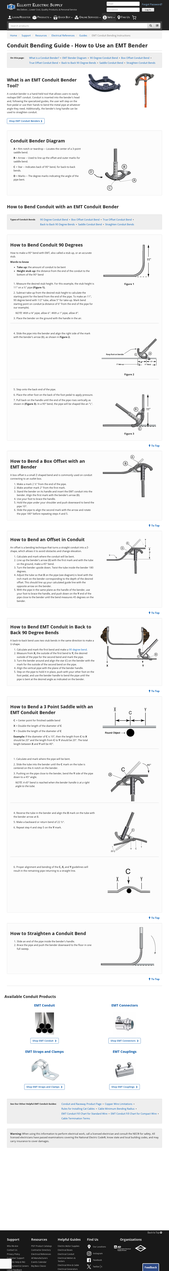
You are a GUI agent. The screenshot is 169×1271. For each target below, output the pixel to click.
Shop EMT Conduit (43, 1040)
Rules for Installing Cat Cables (78, 1108)
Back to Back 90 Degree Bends (78, 62)
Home (13, 35)
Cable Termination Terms (75, 1118)
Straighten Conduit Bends (140, 62)
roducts (43, 17)
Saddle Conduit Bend (111, 62)
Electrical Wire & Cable (68, 1265)
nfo (110, 17)
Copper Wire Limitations (118, 1103)
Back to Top (154, 1233)
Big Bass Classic (38, 1266)
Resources (41, 35)
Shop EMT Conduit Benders (24, 121)
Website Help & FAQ (16, 1262)
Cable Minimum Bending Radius (116, 1108)
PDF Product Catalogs (41, 1246)
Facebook (97, 1260)
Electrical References (63, 35)
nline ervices (89, 17)
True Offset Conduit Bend (43, 62)
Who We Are (12, 1246)
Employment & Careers (18, 1266)
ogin (21, 17)
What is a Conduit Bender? (44, 57)
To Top (155, 445)
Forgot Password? (152, 4)
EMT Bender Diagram (74, 57)
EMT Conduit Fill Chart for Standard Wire (84, 1113)
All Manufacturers (39, 1258)
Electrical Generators (68, 1269)
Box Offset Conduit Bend (135, 57)
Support (26, 35)
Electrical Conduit (66, 1254)
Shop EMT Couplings (123, 1086)
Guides (83, 35)
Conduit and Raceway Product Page (81, 1103)
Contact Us (12, 1250)
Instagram (98, 1254)
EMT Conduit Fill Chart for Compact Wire (134, 1113)
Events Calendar (39, 1262)
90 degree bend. (78, 649)
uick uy (64, 17)
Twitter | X (97, 1267)
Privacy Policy (13, 1254)
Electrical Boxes (65, 1250)
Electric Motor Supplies (68, 1246)
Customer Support (15, 1258)
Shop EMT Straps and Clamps (43, 1086)
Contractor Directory (41, 1250)
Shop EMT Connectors (123, 1040)
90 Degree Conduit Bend (104, 57)
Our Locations (99, 1247)
